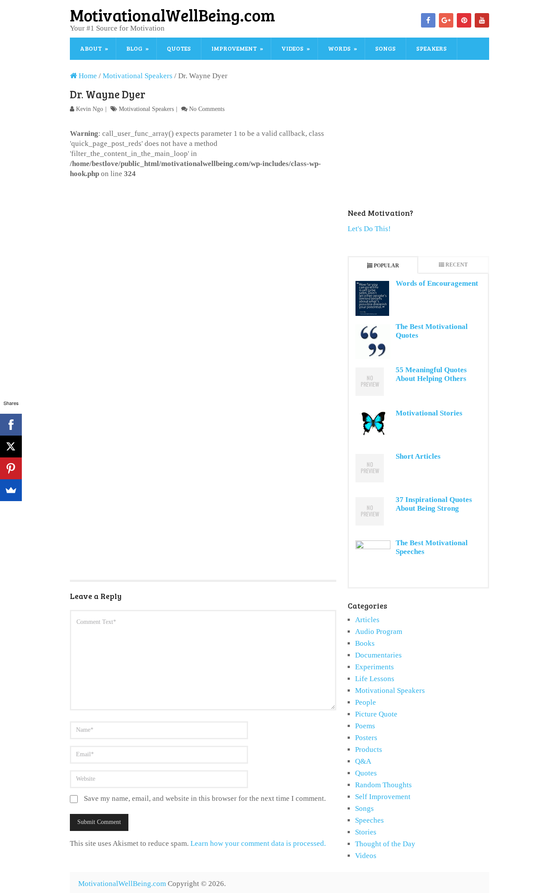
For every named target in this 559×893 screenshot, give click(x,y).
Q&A (363, 761)
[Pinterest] (464, 20)
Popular (386, 266)
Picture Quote (376, 714)
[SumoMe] (11, 490)
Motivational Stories (429, 413)
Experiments (374, 667)
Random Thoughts (383, 785)
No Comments (206, 109)
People (365, 702)
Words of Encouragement (437, 283)
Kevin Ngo (89, 109)
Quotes (179, 48)
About (91, 48)
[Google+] (446, 20)
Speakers (431, 48)
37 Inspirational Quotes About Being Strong (434, 503)
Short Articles (418, 456)
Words (339, 48)
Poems (365, 726)
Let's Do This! (369, 229)
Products (368, 749)
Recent (456, 265)
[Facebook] (428, 20)
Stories (365, 832)
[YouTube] (482, 20)
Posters (366, 738)
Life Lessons (374, 679)
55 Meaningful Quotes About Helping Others (431, 374)
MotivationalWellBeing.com (172, 15)
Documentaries (378, 655)
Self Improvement (383, 797)
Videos (292, 48)
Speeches (369, 820)
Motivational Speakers (146, 109)
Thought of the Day (385, 844)
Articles (367, 620)
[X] (11, 446)
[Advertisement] (203, 244)
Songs (385, 48)
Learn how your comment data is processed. (258, 843)
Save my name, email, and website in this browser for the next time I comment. (205, 798)
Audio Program (378, 631)
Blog (134, 48)
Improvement (234, 48)
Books (365, 643)
